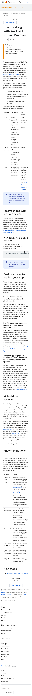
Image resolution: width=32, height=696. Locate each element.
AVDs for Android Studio (11, 74)
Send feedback (10, 22)
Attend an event (5, 638)
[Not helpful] (16, 19)
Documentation (7, 7)
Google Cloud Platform (7, 678)
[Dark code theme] (24, 252)
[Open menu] (2, 2)
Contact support (5, 646)
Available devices (17, 487)
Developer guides (6, 610)
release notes (7, 429)
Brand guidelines (5, 657)
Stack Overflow (5, 649)
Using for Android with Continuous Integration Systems (15, 349)
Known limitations (21, 389)
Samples (3, 615)
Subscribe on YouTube (7, 636)
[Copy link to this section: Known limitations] (5, 454)
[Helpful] (14, 19)
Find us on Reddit (6, 630)
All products (4, 681)
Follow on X (4, 633)
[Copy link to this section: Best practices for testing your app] (25, 278)
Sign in (28, 2)
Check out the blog (6, 628)
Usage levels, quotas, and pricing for (24, 186)
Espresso (14, 434)
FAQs (2, 659)
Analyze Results (17, 573)
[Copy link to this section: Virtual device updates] (15, 400)
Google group (5, 651)
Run (7, 15)
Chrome (3, 673)
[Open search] (20, 2)
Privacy (8, 688)
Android (3, 670)
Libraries (3, 618)
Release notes (5, 654)
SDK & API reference (6, 612)
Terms (3, 688)
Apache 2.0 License (6, 594)
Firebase (5, 13)
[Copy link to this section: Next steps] (18, 569)
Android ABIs (16, 492)
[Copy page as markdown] (10, 39)
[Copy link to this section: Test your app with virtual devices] (23, 214)
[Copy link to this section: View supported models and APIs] (14, 241)
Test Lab (20, 7)
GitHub (3, 620)
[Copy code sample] (27, 252)
